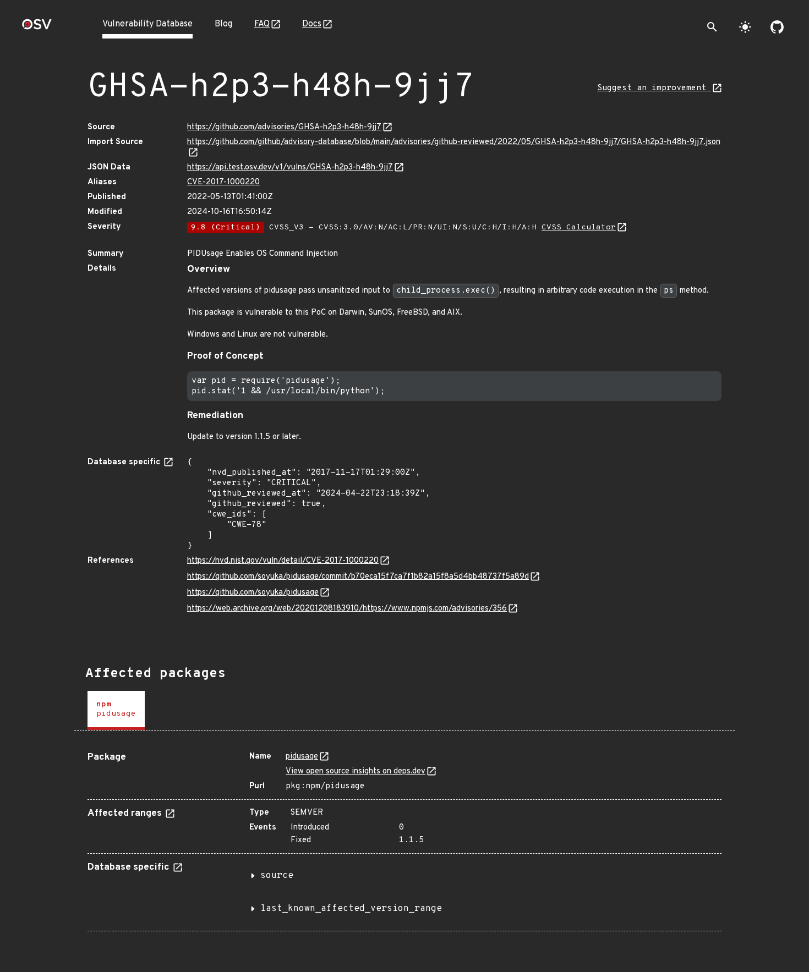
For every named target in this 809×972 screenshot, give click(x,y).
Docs (311, 24)
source (276, 875)
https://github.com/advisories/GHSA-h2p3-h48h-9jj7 (284, 127)
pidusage (302, 756)
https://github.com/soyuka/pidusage (253, 592)
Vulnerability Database (147, 24)
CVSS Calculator (579, 227)
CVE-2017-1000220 (223, 182)
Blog (223, 24)
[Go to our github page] (777, 27)
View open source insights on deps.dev (355, 771)
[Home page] (37, 27)
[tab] (116, 710)
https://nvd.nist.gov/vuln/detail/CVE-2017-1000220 (283, 561)
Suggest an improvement (654, 88)
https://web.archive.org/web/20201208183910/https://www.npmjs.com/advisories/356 (347, 608)
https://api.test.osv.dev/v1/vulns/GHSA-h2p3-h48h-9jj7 (290, 167)
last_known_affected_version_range (351, 908)
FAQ (262, 24)
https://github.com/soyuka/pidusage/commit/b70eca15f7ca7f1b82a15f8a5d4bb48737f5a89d (358, 577)
